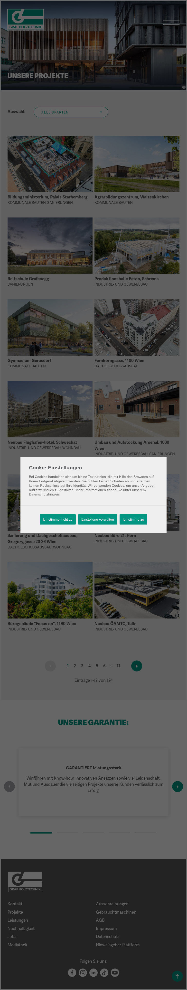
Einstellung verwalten (97, 519)
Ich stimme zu (133, 519)
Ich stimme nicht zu (58, 519)
